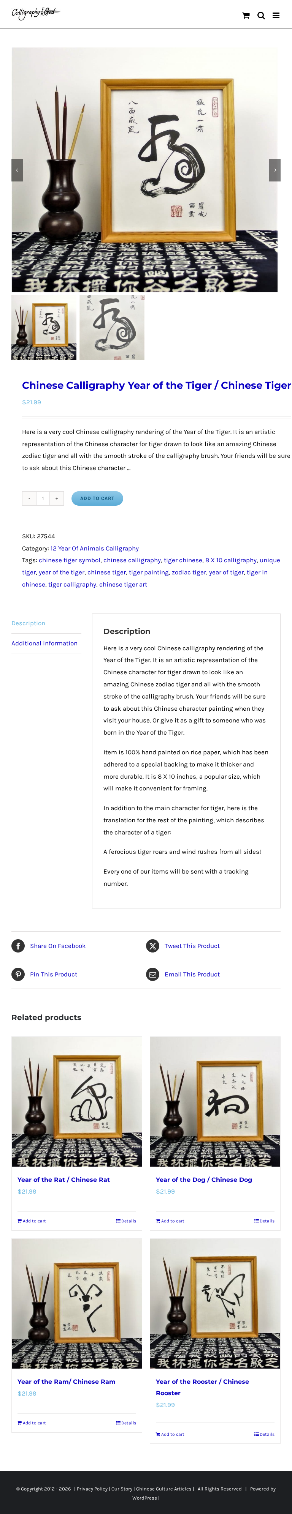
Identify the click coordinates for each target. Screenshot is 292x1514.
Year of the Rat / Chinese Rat (63, 1179)
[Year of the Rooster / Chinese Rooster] (215, 1304)
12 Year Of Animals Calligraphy (95, 548)
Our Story (121, 1489)
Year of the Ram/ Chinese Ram (66, 1381)
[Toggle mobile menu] (277, 15)
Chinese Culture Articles (164, 1489)
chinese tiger (106, 572)
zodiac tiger (189, 572)
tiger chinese (183, 560)
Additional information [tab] (44, 643)
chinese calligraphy (132, 560)
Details (128, 1221)
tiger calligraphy (72, 584)
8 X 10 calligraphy (231, 560)
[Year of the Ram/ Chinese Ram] (77, 1304)
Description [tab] (28, 623)
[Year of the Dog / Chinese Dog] (215, 1102)
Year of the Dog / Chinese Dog (204, 1179)
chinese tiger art (123, 584)
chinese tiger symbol (69, 560)
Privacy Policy (92, 1489)
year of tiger (226, 572)
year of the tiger (61, 572)
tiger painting (149, 572)
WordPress (144, 1498)
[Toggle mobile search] (261, 15)
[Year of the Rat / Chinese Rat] (77, 1102)
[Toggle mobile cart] (246, 15)
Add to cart (97, 498)
